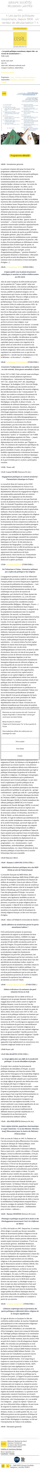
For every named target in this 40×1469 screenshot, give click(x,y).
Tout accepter (20, 741)
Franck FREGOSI (15, 564)
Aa (8, 1466)
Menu (20, 10)
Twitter (12, 1454)
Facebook (4, 1454)
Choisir (20, 756)
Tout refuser (20, 749)
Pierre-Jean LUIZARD (17, 985)
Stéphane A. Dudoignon (18, 80)
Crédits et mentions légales (11, 1449)
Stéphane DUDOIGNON (17, 362)
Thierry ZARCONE (15, 1304)
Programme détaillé (7, 72)
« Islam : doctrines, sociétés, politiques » (22, 77)
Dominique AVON (15, 267)
